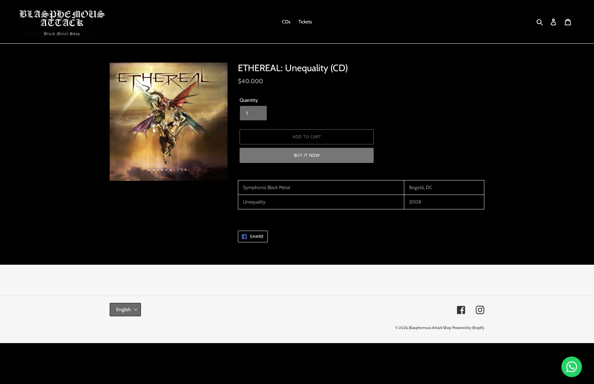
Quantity (249, 100)
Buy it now (307, 155)
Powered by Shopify (468, 327)
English (123, 309)
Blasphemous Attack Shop (430, 327)
